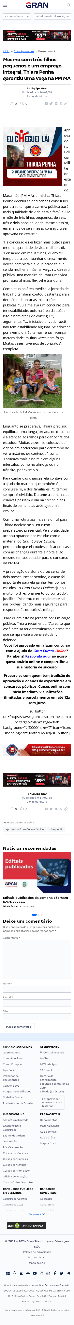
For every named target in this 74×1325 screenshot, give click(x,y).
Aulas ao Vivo (48, 1131)
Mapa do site (37, 1262)
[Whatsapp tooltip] (48, 1274)
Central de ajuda (53, 1052)
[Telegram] (68, 1274)
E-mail (8, 997)
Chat (46, 1058)
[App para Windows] (8, 1274)
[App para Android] (28, 1274)
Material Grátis (49, 1125)
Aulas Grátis (47, 1137)
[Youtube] (35, 1274)
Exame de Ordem (14, 1135)
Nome (7, 983)
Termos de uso (37, 1257)
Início (6, 51)
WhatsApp (49, 1064)
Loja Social (9, 1070)
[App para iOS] (21, 1274)
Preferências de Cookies (18, 1103)
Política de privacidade (37, 1252)
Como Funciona (12, 1058)
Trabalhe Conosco (14, 1097)
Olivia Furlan (10, 906)
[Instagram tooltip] (41, 1274)
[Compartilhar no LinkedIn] (55, 104)
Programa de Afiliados (17, 1091)
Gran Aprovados (24, 51)
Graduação (10, 1141)
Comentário (11, 937)
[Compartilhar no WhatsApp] (60, 104)
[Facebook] (55, 1274)
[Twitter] (62, 1274)
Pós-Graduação (13, 1147)
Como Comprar (12, 1064)
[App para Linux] (15, 1274)
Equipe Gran (39, 88)
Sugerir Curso (48, 1143)
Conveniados (11, 1085)
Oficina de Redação (15, 1176)
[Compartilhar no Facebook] (45, 104)
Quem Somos (11, 1052)
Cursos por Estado (14, 1164)
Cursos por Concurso (16, 1153)
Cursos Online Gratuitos (18, 1182)
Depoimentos (48, 1120)
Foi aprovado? (52, 1102)
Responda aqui (38, 656)
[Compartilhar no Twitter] (50, 104)
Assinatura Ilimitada (15, 1120)
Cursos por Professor (16, 1170)
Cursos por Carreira (15, 1159)
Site (5, 1011)
